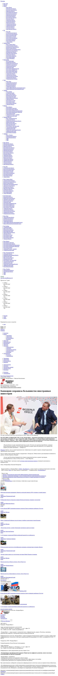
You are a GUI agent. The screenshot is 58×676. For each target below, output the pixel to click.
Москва (5, 4)
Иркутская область (10, 94)
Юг (4, 30)
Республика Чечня (10, 113)
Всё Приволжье (10, 61)
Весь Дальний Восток (11, 118)
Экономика (9, 335)
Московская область (11, 8)
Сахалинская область (11, 127)
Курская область (10, 19)
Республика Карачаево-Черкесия (14, 112)
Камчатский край (10, 122)
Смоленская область (11, 24)
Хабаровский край (10, 128)
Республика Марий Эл (11, 70)
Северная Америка (10, 538)
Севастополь (9, 41)
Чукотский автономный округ (13, 130)
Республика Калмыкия (11, 38)
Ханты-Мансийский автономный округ (15, 87)
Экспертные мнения (11, 349)
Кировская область (10, 62)
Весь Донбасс (9, 135)
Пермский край (10, 67)
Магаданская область (11, 123)
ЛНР (7, 138)
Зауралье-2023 (6, 479)
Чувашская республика (11, 78)
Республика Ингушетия (12, 109)
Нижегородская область (12, 63)
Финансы (8, 339)
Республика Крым (10, 40)
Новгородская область (11, 53)
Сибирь (5, 90)
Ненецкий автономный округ (13, 49)
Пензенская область (11, 66)
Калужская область (10, 16)
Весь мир (5, 3)
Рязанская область (10, 22)
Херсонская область (11, 137)
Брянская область (10, 11)
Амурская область (10, 119)
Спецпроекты (6, 353)
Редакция (3, 617)
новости (3, 329)
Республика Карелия (11, 56)
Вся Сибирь (9, 91)
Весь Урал (8, 81)
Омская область (10, 99)
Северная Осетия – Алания (12, 114)
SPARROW (3, 671)
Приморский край (10, 124)
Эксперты (5, 345)
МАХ (20, 469)
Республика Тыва (10, 101)
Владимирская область (11, 12)
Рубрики (3, 330)
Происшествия (7, 342)
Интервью (8, 352)
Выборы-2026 (23, 591)
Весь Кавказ (9, 107)
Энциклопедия (9, 347)
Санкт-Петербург (10, 58)
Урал (4, 80)
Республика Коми (10, 57)
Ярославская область (11, 29)
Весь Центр (9, 7)
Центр (4, 6)
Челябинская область (11, 84)
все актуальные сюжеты (6, 609)
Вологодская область (11, 48)
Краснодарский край (11, 35)
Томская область (10, 104)
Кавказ (5, 105)
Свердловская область (11, 82)
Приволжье (6, 59)
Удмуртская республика (12, 76)
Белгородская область (11, 10)
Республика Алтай (10, 100)
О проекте (3, 614)
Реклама (5, 315)
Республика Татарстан (11, 72)
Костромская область (11, 17)
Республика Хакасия (11, 103)
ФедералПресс (41, 470)
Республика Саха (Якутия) (12, 126)
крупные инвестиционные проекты (28, 461)
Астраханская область (11, 33)
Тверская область (10, 26)
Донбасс (5, 133)
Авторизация (4, 618)
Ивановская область (11, 15)
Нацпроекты (6, 343)
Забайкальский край (11, 131)
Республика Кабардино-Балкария (14, 110)
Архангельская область (11, 45)
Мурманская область (11, 52)
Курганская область (11, 85)
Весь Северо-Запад (10, 44)
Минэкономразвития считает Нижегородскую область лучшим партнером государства (24, 477)
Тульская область (10, 27)
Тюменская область (11, 86)
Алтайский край (10, 93)
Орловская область (10, 21)
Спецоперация (23, 604)
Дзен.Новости (26, 469)
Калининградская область (12, 47)
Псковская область (10, 54)
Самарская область (10, 73)
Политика (5, 333)
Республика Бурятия (11, 132)
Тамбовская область (11, 25)
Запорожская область (11, 136)
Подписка (8, 354)
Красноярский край (11, 96)
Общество (5, 340)
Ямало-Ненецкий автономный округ (15, 89)
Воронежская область (11, 13)
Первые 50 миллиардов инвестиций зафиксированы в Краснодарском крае (21, 474)
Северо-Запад (6, 43)
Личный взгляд (10, 351)
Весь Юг (8, 31)
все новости (3, 580)
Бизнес (5, 334)
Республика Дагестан (11, 108)
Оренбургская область (11, 64)
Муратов (3, 450)
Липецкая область (10, 20)
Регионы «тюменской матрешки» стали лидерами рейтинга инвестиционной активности (24, 475)
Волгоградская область (11, 34)
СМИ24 (2, 674)
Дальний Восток (7, 117)
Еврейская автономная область (13, 121)
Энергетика (9, 336)
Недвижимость (10, 338)
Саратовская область (11, 75)
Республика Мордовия (11, 71)
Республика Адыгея (11, 36)
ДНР (7, 140)
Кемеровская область (11, 95)
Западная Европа (10, 531)
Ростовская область (11, 39)
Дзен (10, 470)
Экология (5, 344)
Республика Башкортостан (12, 68)
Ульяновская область (11, 77)
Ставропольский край (11, 116)
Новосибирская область (12, 98)
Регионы (3, 1)
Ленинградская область (12, 50)
